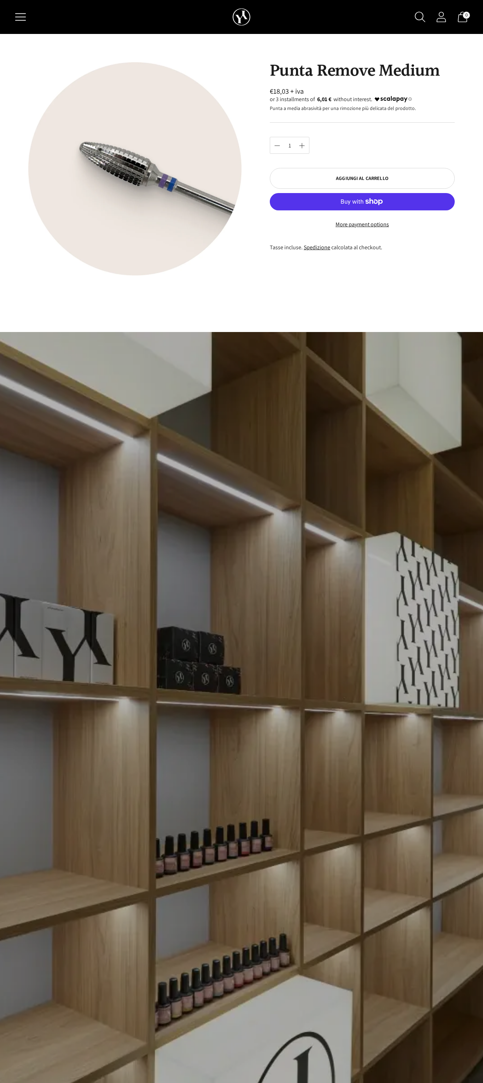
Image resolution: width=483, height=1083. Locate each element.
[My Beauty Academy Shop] (241, 17)
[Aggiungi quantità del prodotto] (277, 145)
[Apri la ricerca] (420, 17)
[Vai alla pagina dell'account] (441, 17)
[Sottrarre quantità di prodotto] (302, 145)
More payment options (362, 224)
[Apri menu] (20, 17)
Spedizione (317, 247)
